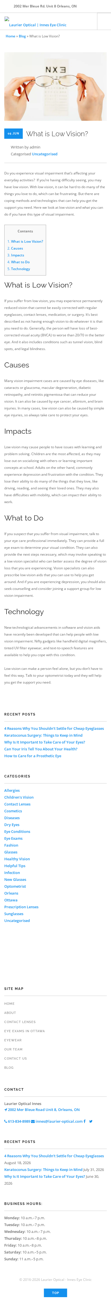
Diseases (12, 817)
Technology (18, 268)
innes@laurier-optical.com (59, 1121)
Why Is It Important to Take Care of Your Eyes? (44, 742)
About (10, 1013)
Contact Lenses (17, 804)
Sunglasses (13, 913)
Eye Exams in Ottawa (24, 1031)
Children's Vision (19, 797)
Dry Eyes (11, 824)
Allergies (12, 790)
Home (10, 36)
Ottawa (11, 900)
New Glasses (15, 879)
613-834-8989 (18, 1121)
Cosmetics (13, 810)
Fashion (11, 845)
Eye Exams (13, 838)
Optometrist (15, 886)
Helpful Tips (14, 865)
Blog (22, 36)
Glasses (10, 852)
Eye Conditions (17, 831)
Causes (15, 248)
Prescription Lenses (21, 906)
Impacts (15, 255)
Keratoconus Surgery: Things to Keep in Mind (43, 735)
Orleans (11, 893)
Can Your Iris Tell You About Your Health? (40, 749)
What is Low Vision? (25, 241)
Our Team (13, 1049)
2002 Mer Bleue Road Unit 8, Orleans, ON (43, 1109)
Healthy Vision (17, 858)
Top (55, 1293)
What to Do (18, 262)
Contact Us (15, 1058)
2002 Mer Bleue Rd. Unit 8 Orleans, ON (45, 6)
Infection (12, 872)
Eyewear (13, 1040)
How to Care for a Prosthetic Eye (32, 755)
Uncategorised (44, 153)
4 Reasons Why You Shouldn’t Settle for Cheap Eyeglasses (54, 728)
